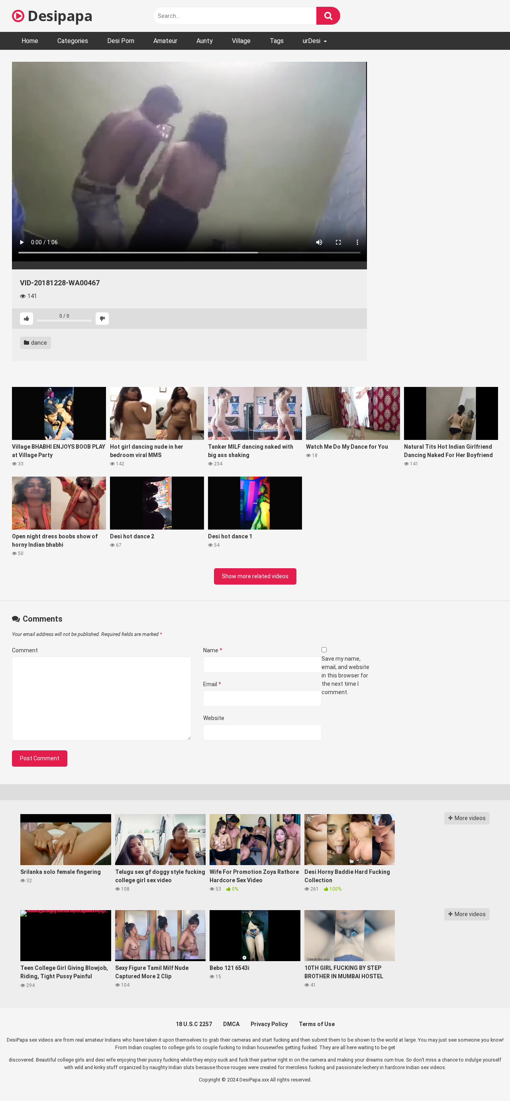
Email (212, 684)
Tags (277, 41)
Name (212, 650)
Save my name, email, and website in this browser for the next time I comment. (345, 675)
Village (241, 41)
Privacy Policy (269, 1024)
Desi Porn (120, 41)
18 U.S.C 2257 (194, 1024)
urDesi (311, 41)
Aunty (204, 41)
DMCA (231, 1024)
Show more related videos (255, 576)
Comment (25, 650)
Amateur (165, 41)
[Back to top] (483, 1077)
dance (38, 343)
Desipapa (58, 16)
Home (30, 41)
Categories (72, 41)
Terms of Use (317, 1024)
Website (213, 718)
